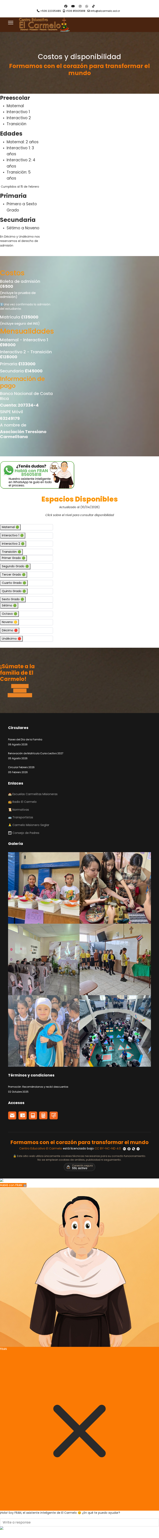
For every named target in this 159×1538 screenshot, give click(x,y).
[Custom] (93, 6)
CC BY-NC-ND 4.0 (108, 1148)
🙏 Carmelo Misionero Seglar (28, 825)
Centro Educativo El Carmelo (41, 1148)
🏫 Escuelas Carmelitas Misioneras (33, 794)
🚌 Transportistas (20, 817)
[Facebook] (65, 6)
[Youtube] (73, 6)
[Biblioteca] (33, 1115)
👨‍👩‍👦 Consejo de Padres (23, 833)
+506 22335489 (50, 11)
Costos (21, 691)
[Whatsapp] (87, 6)
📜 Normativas (18, 810)
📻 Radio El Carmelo (22, 802)
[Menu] (10, 22)
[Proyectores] (53, 1115)
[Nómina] (43, 1115)
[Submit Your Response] (79, 1528)
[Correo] (12, 1115)
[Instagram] (80, 6)
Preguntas (21, 686)
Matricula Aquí (21, 695)
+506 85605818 (75, 11)
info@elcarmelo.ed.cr (105, 11)
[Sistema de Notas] (22, 1115)
